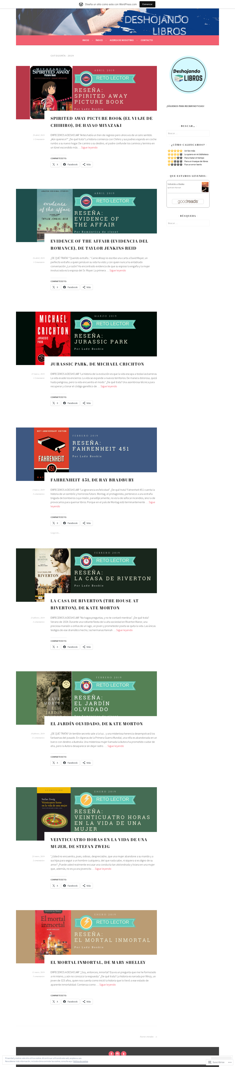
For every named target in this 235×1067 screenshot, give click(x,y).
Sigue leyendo (89, 147)
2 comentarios (39, 493)
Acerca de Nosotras (122, 40)
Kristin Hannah (175, 187)
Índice (99, 40)
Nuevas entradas (147, 1036)
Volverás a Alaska (176, 184)
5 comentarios (39, 976)
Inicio (85, 40)
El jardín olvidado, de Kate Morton (97, 723)
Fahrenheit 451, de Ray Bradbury (92, 480)
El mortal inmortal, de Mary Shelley (98, 962)
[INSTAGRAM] (117, 1054)
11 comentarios (38, 737)
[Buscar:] (188, 133)
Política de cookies (80, 1061)
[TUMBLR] (123, 1054)
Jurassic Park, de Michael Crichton (97, 364)
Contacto (147, 40)
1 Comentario (39, 139)
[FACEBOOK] (111, 1054)
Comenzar (147, 4)
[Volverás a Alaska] (205, 191)
